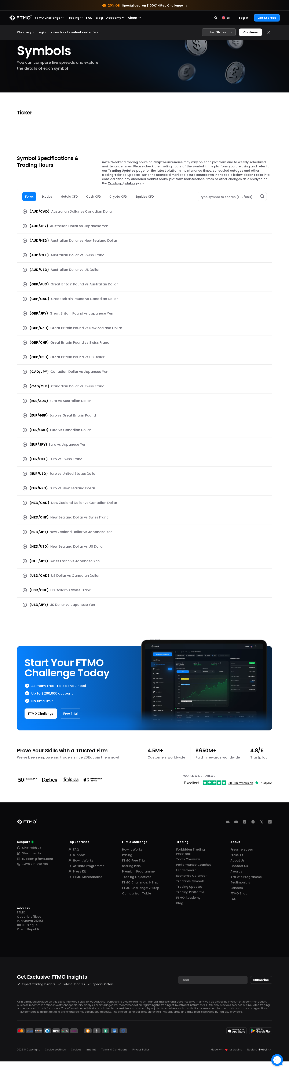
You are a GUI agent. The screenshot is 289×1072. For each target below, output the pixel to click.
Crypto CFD (118, 196)
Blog (99, 18)
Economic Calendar (191, 876)
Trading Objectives (136, 877)
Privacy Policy (141, 1049)
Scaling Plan (131, 866)
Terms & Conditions (114, 1049)
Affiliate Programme (88, 866)
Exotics (46, 196)
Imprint (91, 1049)
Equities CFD (144, 196)
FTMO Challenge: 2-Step (140, 888)
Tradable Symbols (190, 881)
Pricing (127, 855)
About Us (237, 860)
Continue (250, 32)
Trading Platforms (190, 892)
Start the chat (33, 853)
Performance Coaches (193, 865)
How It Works (83, 860)
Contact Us (239, 866)
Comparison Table (136, 893)
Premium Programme (138, 871)
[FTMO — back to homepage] (20, 18)
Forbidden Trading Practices (190, 851)
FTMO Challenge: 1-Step (140, 882)
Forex (29, 196)
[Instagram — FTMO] (244, 822)
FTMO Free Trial (134, 860)
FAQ (89, 18)
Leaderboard (186, 870)
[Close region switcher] (268, 32)
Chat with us (31, 848)
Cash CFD (93, 196)
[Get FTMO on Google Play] (260, 1030)
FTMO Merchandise (87, 877)
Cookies (76, 1049)
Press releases (241, 849)
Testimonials (240, 882)
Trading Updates (121, 170)
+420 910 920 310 (35, 864)
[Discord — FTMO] (228, 822)
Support (79, 855)
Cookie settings (55, 1049)
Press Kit (79, 871)
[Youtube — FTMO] (236, 822)
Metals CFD (69, 196)
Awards (236, 871)
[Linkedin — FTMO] (270, 822)
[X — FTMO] (261, 822)
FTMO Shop (239, 893)
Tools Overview (188, 859)
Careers (236, 888)
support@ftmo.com (37, 859)
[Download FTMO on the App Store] (236, 1030)
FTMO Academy (188, 898)
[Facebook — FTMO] (253, 822)
